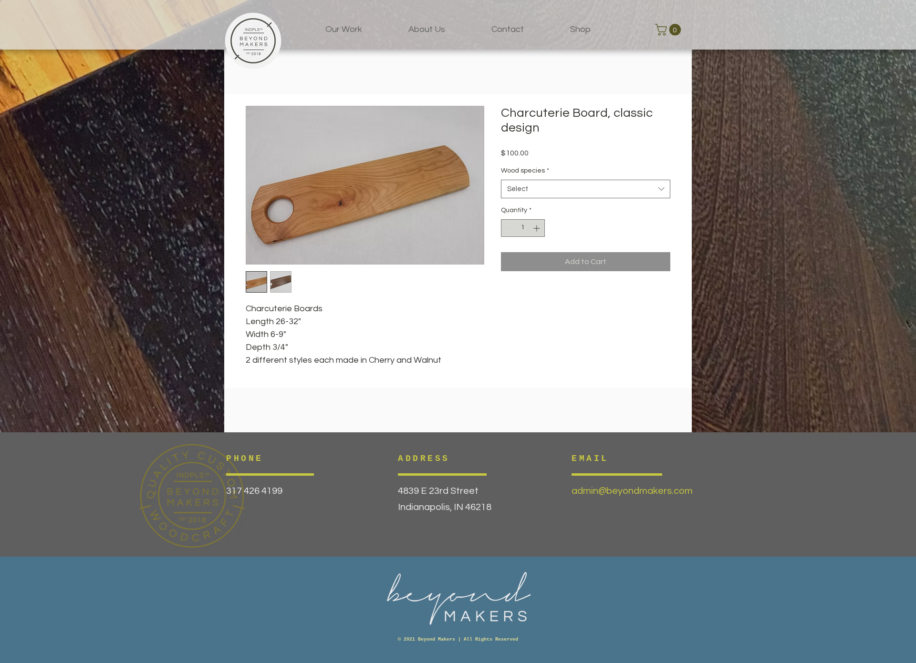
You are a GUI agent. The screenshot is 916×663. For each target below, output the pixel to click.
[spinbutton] (522, 228)
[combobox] (585, 189)
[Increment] (537, 228)
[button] (669, 29)
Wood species (525, 170)
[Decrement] (508, 228)
